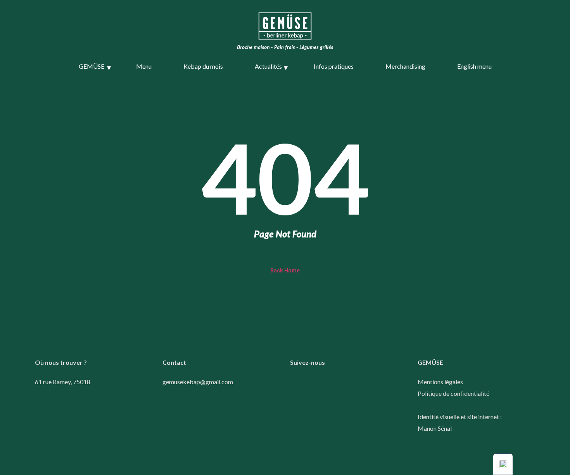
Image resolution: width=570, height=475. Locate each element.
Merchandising (405, 66)
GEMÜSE (91, 66)
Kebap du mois (203, 66)
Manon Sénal (435, 428)
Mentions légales (440, 381)
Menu (144, 66)
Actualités (268, 66)
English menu (474, 66)
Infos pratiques (334, 66)
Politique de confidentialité (453, 393)
